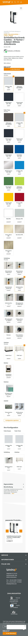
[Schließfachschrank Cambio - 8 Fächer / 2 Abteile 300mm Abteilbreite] (14, 527)
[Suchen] (15, 2)
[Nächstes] (20, 531)
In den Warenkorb (15, 69)
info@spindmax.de (11, 583)
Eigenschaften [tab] (8, 484)
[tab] (14, 490)
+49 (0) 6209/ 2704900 (15, 580)
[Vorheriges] (7, 531)
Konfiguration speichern (12, 420)
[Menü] (12, 2)
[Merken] (21, 8)
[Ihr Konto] (21, 2)
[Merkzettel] (18, 2)
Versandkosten (6, 623)
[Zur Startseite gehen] (6, 2)
